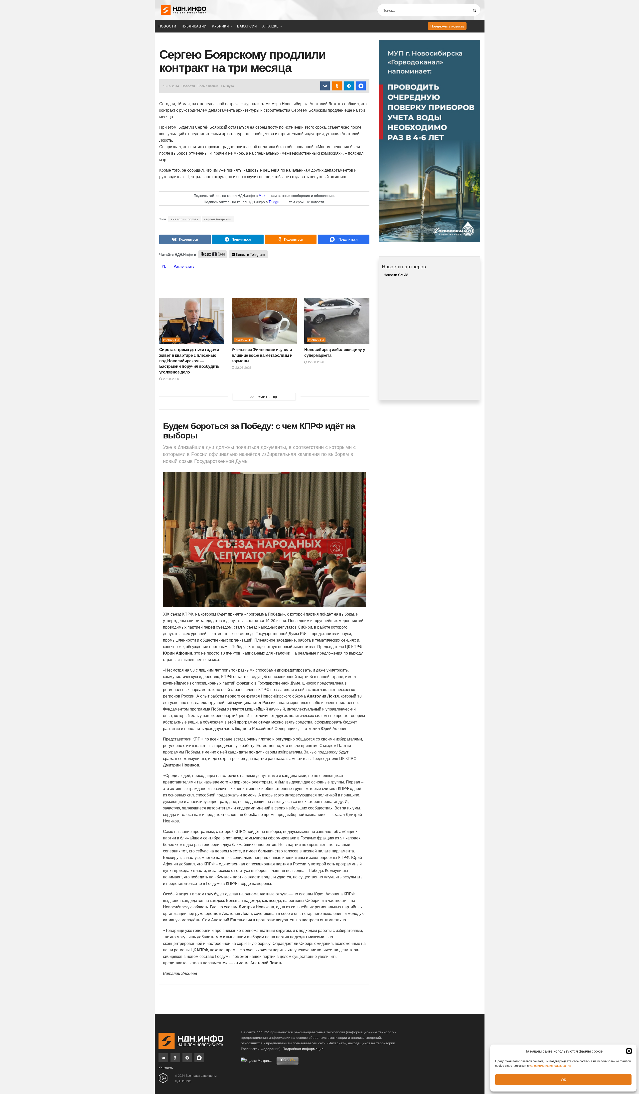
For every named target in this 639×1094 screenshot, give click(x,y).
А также (270, 26)
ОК (563, 1079)
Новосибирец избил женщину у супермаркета (334, 352)
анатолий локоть (184, 219)
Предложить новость (447, 25)
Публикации (194, 26)
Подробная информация (303, 1048)
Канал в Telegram (250, 254)
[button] (629, 1051)
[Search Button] (475, 10)
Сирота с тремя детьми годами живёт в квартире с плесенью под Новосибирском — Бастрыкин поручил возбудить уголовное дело (189, 361)
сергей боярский (217, 219)
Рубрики (220, 26)
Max (262, 195)
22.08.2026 (170, 378)
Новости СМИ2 (396, 274)
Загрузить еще (264, 396)
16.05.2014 (171, 85)
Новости (167, 26)
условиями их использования (550, 1065)
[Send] (343, 239)
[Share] (185, 239)
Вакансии (247, 26)
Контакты (166, 1067)
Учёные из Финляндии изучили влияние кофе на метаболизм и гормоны (262, 355)
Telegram (276, 201)
